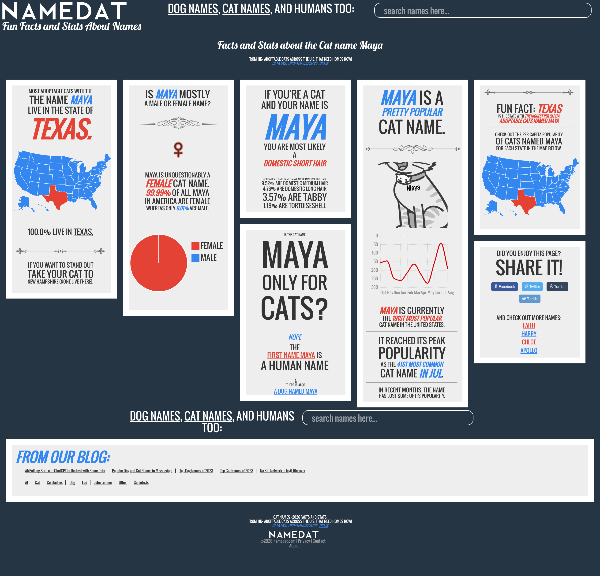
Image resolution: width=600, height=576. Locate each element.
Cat (37, 482)
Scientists (141, 482)
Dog (72, 482)
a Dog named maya (295, 391)
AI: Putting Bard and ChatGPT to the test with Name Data (65, 470)
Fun (84, 482)
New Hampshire (43, 281)
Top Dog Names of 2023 (196, 470)
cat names (246, 8)
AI (26, 482)
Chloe (529, 342)
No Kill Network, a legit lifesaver (282, 470)
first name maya (291, 355)
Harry (528, 333)
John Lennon (103, 482)
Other (123, 482)
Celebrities (55, 482)
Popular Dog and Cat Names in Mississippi (142, 470)
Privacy (304, 541)
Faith (529, 325)
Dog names (193, 8)
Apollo (529, 350)
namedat (281, 541)
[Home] (294, 536)
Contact (319, 541)
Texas (83, 231)
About (294, 546)
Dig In (323, 63)
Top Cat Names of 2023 (236, 470)
